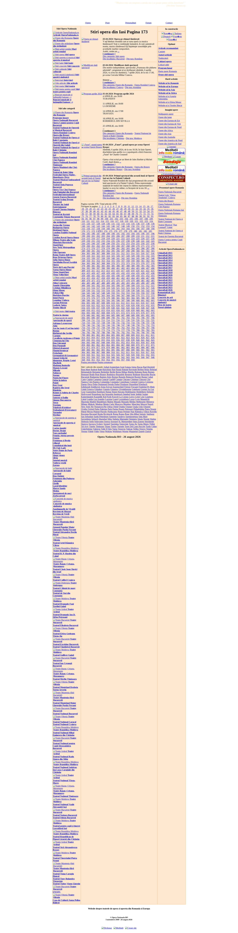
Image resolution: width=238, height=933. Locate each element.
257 (148, 243)
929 (133, 355)
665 (88, 313)
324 (108, 256)
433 (128, 273)
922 (98, 355)
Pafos (97, 409)
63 (109, 214)
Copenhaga (124, 382)
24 (106, 209)
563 (103, 295)
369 (108, 263)
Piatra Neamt (150, 409)
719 (133, 320)
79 (98, 216)
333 (153, 256)
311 (118, 253)
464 (133, 278)
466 (143, 278)
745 (113, 325)
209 (133, 236)
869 (133, 345)
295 (113, 251)
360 (138, 261)
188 (103, 233)
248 (103, 243)
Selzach (94, 419)
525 (138, 288)
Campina (97, 379)
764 (133, 328)
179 (130, 231)
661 (143, 310)
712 (98, 320)
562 (98, 295)
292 (98, 251)
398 (103, 268)
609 (108, 303)
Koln (109, 397)
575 (88, 298)
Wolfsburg (117, 431)
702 (123, 318)
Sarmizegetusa (131, 416)
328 (128, 256)
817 (98, 337)
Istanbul (126, 394)
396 (93, 268)
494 (133, 283)
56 (82, 214)
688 (128, 315)
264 (108, 246)
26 (113, 209)
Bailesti (94, 369)
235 (113, 241)
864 (108, 345)
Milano (84, 404)
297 (123, 251)
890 (88, 350)
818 (103, 337)
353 (103, 261)
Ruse (127, 414)
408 (153, 268)
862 (98, 345)
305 (88, 253)
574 (83, 298)
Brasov (103, 374)
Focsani (134, 387)
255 (138, 243)
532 (98, 290)
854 (133, 342)
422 (147, 271)
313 (128, 253)
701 (118, 318)
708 (153, 318)
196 (143, 233)
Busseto (122, 377)
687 (123, 315)
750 (138, 325)
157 (93, 229)
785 (88, 332)
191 (118, 233)
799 (83, 335)
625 (113, 305)
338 (103, 258)
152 (143, 226)
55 (152, 211)
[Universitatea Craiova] (171, 174)
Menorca (150, 402)
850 (113, 342)
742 (98, 325)
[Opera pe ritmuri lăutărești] (92, 41)
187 (98, 233)
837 (123, 340)
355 (113, 261)
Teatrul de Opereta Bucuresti (170, 236)
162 (118, 229)
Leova (132, 397)
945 (138, 357)
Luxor (132, 399)
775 (113, 330)
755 (88, 328)
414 (108, 271)
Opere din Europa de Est (169, 120)
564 (108, 295)
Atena (133, 367)
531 (93, 290)
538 (128, 290)
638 (103, 308)
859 (83, 345)
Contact (169, 23)
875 (88, 347)
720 (138, 320)
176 (115, 231)
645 (138, 308)
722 (147, 320)
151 (138, 226)
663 (153, 310)
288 (153, 248)
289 (83, 251)
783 (153, 330)
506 (118, 285)
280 (113, 248)
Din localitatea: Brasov (113, 169)
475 (113, 281)
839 (133, 340)
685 (113, 315)
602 (148, 300)
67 (125, 214)
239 (133, 241)
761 (118, 328)
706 (143, 318)
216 (93, 238)
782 (148, 330)
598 (128, 300)
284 (133, 248)
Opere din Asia (164, 134)
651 (93, 310)
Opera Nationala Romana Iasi (171, 210)
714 (108, 320)
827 (148, 337)
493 (128, 283)
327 (123, 256)
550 (113, 293)
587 (148, 298)
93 (152, 216)
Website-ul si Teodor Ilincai (170, 105)
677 (148, 313)
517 (98, 288)
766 (143, 328)
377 (148, 263)
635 (88, 308)
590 (88, 300)
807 (123, 335)
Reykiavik (107, 414)
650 (88, 310)
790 (113, 332)
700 (113, 318)
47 (121, 211)
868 (128, 345)
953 (103, 360)
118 (122, 221)
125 (83, 224)
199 (83, 236)
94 (82, 219)
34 (144, 209)
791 (118, 332)
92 (148, 216)
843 (153, 340)
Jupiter (145, 394)
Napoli (150, 404)
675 (138, 313)
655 (113, 310)
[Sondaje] (171, 164)
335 (88, 258)
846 (93, 342)
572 (148, 295)
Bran (97, 374)
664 (83, 313)
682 (98, 315)
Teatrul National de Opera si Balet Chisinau (170, 231)
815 (88, 337)
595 (113, 300)
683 (103, 315)
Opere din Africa (165, 130)
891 (93, 350)
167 (143, 229)
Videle (91, 431)
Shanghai (103, 419)
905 (88, 352)
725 (88, 323)
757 (98, 328)
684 (108, 315)
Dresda (111, 384)
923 (103, 355)
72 (144, 214)
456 (93, 278)
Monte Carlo (108, 404)
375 (138, 263)
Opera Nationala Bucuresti (169, 192)
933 (153, 355)
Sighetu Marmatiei (121, 419)
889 (83, 350)
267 (123, 246)
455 (88, 278)
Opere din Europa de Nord (170, 127)
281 (118, 248)
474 (108, 281)
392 (148, 266)
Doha (95, 384)
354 (108, 261)
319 (83, 256)
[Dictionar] (171, 181)
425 (88, 273)
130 (108, 224)
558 (153, 293)
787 (98, 332)
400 (113, 268)
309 (108, 253)
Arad (122, 367)
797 (148, 332)
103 (121, 219)
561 (93, 295)
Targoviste (123, 424)
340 (113, 258)
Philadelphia (138, 409)
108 (146, 219)
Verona (84, 431)
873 (153, 345)
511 (143, 285)
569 (133, 295)
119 (126, 221)
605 (88, 303)
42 (102, 211)
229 (83, 241)
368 (103, 263)
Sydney (99, 424)
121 (136, 221)
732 (123, 323)
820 (113, 337)
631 (143, 305)
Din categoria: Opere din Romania (118, 85)
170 (83, 231)
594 (108, 300)
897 (123, 350)
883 (128, 347)
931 (143, 355)
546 (93, 293)
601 (143, 300)
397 (98, 268)
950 (88, 360)
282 (123, 248)
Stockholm (149, 421)
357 (123, 261)
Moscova (119, 404)
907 (98, 352)
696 (93, 318)
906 (93, 352)
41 (98, 211)
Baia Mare (85, 369)
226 (143, 238)
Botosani (85, 374)
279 (108, 248)
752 (148, 325)
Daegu (84, 384)
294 (108, 251)
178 (125, 231)
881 (118, 347)
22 (98, 209)
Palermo (103, 409)
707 (148, 318)
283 (128, 248)
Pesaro (121, 409)
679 (83, 315)
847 (98, 342)
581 (118, 298)
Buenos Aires (105, 377)
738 (153, 323)
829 (83, 340)
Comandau (105, 382)
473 (103, 281)
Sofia (91, 421)
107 (141, 219)
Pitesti (83, 411)
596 (118, 300)
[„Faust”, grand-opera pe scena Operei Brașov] (92, 147)
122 (141, 221)
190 (113, 233)
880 (113, 347)
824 (133, 337)
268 (128, 246)
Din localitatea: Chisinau (113, 138)
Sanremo (113, 416)
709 (83, 320)
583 (128, 298)
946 (143, 357)
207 (123, 236)
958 (128, 360)
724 (83, 323)
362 (148, 261)
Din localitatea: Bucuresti (114, 59)
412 (98, 271)
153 (148, 226)
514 (83, 288)
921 (93, 355)
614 (133, 303)
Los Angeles (99, 399)
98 (98, 219)
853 (128, 342)
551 (118, 293)
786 (93, 332)
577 (98, 298)
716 (118, 320)
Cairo (83, 379)
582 (123, 298)
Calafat (89, 379)
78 (94, 216)
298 (128, 251)
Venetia (149, 429)
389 (133, 266)
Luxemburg (124, 399)
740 (88, 325)
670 (113, 313)
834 (108, 340)
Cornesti (133, 382)
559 (83, 295)
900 (138, 350)
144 (103, 226)
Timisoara (100, 426)
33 (140, 209)
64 (113, 214)
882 (123, 347)
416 (118, 271)
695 (88, 318)
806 (118, 335)
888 (153, 347)
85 (121, 216)
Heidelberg (141, 392)
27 (117, 209)
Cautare (161, 51)
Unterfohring (86, 429)
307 (98, 253)
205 (113, 236)
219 (108, 238)
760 (113, 328)
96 (90, 219)
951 (93, 360)
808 (128, 335)
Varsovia (121, 429)
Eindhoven (95, 387)
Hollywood (86, 394)
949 (83, 360)
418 (128, 271)
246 (93, 243)
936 (93, 357)
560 (88, 295)
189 (108, 233)
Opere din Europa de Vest (169, 124)
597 (123, 300)
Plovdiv (103, 411)
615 (138, 303)
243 (153, 241)
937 (98, 357)
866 (118, 345)
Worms (125, 431)
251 (118, 243)
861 (93, 345)
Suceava (92, 424)
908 (103, 352)
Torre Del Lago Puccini (135, 426)
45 (113, 211)
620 (88, 305)
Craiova (141, 382)
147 (118, 226)
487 (98, 283)
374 (133, 263)
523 (128, 288)
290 (88, 251)
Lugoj (115, 399)
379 (83, 266)
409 (83, 271)
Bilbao (124, 372)
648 (153, 308)
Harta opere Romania (167, 71)
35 (148, 209)
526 (143, 288)
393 (153, 266)
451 (143, 276)
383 (103, 266)
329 (133, 256)
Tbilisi (152, 424)
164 (128, 229)
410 (88, 271)
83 (113, 216)
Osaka (135, 406)
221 (118, 238)
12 (132, 206)
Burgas (115, 377)
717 (123, 320)
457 (98, 278)
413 (103, 271)
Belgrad (153, 369)
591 (93, 300)
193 (128, 233)
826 (143, 337)
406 (143, 268)
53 (144, 211)
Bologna (138, 372)
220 (113, 238)
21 (94, 209)
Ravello (153, 411)
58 (90, 214)
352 (98, 261)
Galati (83, 389)
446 (118, 276)
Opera (88, 23)
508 (128, 285)
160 (108, 229)
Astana (128, 367)
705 (138, 318)
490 (113, 283)
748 (128, 325)
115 (107, 221)
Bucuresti (85, 377)
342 (123, 258)
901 (143, 350)
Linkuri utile (163, 65)
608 (103, 303)
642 (123, 308)
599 (133, 300)
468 (153, 278)
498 (153, 283)
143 (98, 226)
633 (153, 305)
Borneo (151, 372)
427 (98, 273)
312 (123, 253)
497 (148, 283)
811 (143, 335)
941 (118, 357)
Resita (100, 414)
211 (143, 236)
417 (123, 271)
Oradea (122, 406)
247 (98, 243)
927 (123, 355)
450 (138, 276)
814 (83, 337)
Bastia (118, 369)
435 (138, 273)
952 (98, 360)
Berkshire (105, 372)
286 (143, 248)
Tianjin (92, 426)
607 (98, 303)
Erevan (109, 387)
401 (118, 268)
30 (129, 209)
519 (108, 288)
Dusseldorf (133, 384)
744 (108, 325)
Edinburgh (85, 387)
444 (108, 276)
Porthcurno (112, 411)
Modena (99, 404)
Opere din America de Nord (170, 140)
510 (138, 285)
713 (103, 320)
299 (133, 251)
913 (128, 352)
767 (148, 328)
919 (83, 355)
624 (108, 305)
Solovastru (99, 421)
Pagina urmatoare (105, 362)
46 (117, 211)
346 (143, 258)
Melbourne (141, 402)
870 (138, 345)
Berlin (112, 372)
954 (108, 360)
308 (103, 253)
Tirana (107, 426)
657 (123, 310)
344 (133, 258)
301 (143, 251)
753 (153, 325)
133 (123, 224)
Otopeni (146, 406)
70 (136, 214)
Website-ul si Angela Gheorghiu (167, 97)
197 (148, 233)
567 (123, 295)
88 (133, 216)
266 (118, 246)
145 (108, 226)
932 (148, 355)
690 (138, 315)
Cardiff (112, 379)
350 (88, 261)
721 (142, 320)
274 (83, 248)
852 (123, 342)
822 (123, 337)
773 (103, 330)
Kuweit (115, 397)
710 (88, 320)
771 (93, 330)
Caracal (105, 379)
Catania (119, 379)
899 (133, 350)
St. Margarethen (125, 421)
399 (108, 268)
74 (152, 214)
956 (118, 360)
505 (113, 285)
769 (83, 330)
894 (108, 350)
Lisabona (149, 397)
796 (143, 332)
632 (148, 305)
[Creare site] (171, 184)
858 (153, 342)
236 (118, 241)
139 (153, 224)
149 (128, 226)
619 (83, 305)
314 (133, 253)
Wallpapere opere (165, 114)
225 (138, 238)
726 (93, 323)
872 (148, 345)
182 (145, 231)
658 (128, 310)
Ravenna (85, 414)
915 (138, 352)
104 (126, 219)
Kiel (105, 397)
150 (133, 226)
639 (108, 308)
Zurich (148, 431)
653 (103, 310)
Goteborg (136, 389)
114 (102, 221)
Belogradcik (86, 372)
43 (106, 211)
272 (148, 246)
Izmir (133, 394)
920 (88, 355)
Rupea (121, 414)
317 (147, 253)
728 (103, 323)
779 (133, 330)
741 (93, 325)
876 (93, 347)
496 (143, 283)
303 (153, 251)
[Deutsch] (166, 36)
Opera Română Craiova (144, 85)
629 (133, 305)
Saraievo (121, 416)
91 (144, 216)
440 (88, 276)
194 (133, 233)
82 (109, 216)
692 (148, 315)
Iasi (103, 394)
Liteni (83, 399)
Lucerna (108, 399)
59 (94, 214)
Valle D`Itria (106, 429)
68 (129, 214)
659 (133, 310)
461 (118, 278)
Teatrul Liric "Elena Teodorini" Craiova (166, 196)
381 (93, 266)
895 (113, 350)
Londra (90, 399)
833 (103, 340)
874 (83, 347)
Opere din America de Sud (169, 144)
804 (108, 335)
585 (138, 298)
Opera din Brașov (142, 167)
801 (93, 335)
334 (83, 258)
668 (103, 313)
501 (93, 285)
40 (94, 211)
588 (153, 298)
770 (88, 330)
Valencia (96, 429)
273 (153, 246)
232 (98, 241)
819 (108, 337)
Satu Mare (143, 416)
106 (136, 219)
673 (128, 313)
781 (143, 330)
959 (133, 360)
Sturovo (84, 424)
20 (90, 209)
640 (113, 308)
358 (128, 261)
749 (133, 325)
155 (83, 229)
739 (83, 325)
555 (138, 293)
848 (103, 342)
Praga (120, 411)
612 (123, 303)
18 (82, 209)
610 (113, 303)
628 (128, 305)
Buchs (152, 374)
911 (118, 352)
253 (128, 243)
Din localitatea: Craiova (113, 87)
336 (93, 258)
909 (108, 352)
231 (93, 241)
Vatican (129, 429)
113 (97, 221)
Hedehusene (130, 392)
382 (98, 266)
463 (128, 278)
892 (98, 350)
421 (142, 271)
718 (128, 320)
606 (93, 303)
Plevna (90, 411)
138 (148, 224)
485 (88, 283)
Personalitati (130, 23)
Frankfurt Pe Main (147, 387)
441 (93, 276)
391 (143, 266)
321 (93, 256)
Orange (129, 406)
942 (123, 357)
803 (103, 335)
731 (118, 323)
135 (133, 224)
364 (83, 263)
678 (153, 313)
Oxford (91, 409)
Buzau (144, 377)
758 (103, 328)
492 (123, 283)
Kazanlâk (98, 397)
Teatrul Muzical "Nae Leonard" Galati (167, 226)
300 (138, 251)
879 (108, 347)
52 (140, 211)
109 (151, 219)
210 (138, 236)
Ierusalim (109, 394)
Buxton (137, 377)
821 (118, 337)
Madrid (93, 402)
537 (123, 290)
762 (123, 328)
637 (98, 308)
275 (88, 248)
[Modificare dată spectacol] (92, 67)
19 (86, 209)
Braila (92, 374)
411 (93, 271)
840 (138, 340)
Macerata (85, 402)
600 (138, 300)
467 (148, 278)
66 (121, 214)
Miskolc (91, 404)
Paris (110, 409)
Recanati (93, 414)
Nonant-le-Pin (100, 406)
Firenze (127, 387)
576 (93, 298)
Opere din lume (165, 117)
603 (153, 300)
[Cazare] (177, 156)
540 (138, 290)
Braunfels (120, 374)
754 (83, 328)
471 (93, 281)
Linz (143, 397)
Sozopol (114, 421)
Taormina (114, 424)
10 (125, 206)
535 (113, 290)
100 (106, 219)
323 (103, 256)
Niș (92, 406)
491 (118, 283)
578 (103, 298)
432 (123, 273)
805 (113, 335)
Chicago (126, 379)
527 (148, 288)
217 (98, 238)
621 (93, 305)
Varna (114, 429)
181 (140, 231)
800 (88, 335)
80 (102, 216)
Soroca (107, 421)
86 (125, 216)
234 (108, 241)
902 (148, 350)
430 (113, 273)
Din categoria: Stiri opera (114, 56)
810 (138, 335)
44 (109, 211)
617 (147, 303)
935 (88, 357)
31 (133, 209)
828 (153, 337)
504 (108, 285)
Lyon (137, 399)
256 (143, 243)
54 (148, 211)
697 (98, 318)
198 (153, 233)
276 (93, 248)
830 (88, 340)
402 (123, 268)
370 (113, 263)
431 (118, 273)
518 (103, 288)
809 (133, 335)
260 (88, 246)
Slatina (153, 419)
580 (113, 298)
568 (128, 295)
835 (113, 340)
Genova (90, 389)
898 (128, 350)
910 (113, 352)
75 (82, 216)
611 (118, 303)
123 (146, 221)
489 (108, 283)
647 (148, 308)
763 (128, 328)
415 (113, 271)
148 (123, 226)
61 (102, 214)
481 (143, 281)
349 (83, 261)
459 (108, 278)
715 (113, 320)
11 (128, 206)
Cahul (150, 377)
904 (83, 352)
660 (138, 310)
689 (133, 315)
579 (108, 298)
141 (88, 226)
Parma (115, 409)
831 (93, 340)
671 (118, 313)
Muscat (143, 404)
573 (153, 295)
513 (152, 285)
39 (90, 211)
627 (123, 305)
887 (148, 347)
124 (151, 221)
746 (118, 325)
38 (86, 211)
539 (133, 290)
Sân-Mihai (134, 414)
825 (138, 337)
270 (138, 246)
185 (88, 233)
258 (153, 243)
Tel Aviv (85, 426)
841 (143, 340)
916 (142, 352)
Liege (137, 397)
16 (148, 206)
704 (133, 318)
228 (153, 238)
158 (98, 229)
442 (98, 276)
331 (143, 256)
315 (138, 253)
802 (98, 335)
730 (113, 323)
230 (88, 241)
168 (148, 229)
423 (152, 271)
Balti (100, 369)
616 (142, 303)
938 (103, 357)
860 (88, 345)
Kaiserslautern (87, 397)
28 (121, 209)
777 (123, 330)
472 (98, 281)
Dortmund (102, 384)
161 (113, 229)
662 (148, 310)
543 (153, 290)
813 (152, 335)
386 (118, 266)
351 (93, 261)
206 (118, 236)
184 (83, 233)
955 (113, 360)
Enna (103, 387)
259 (83, 246)
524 (133, 288)
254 (133, 243)
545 (88, 293)
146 (113, 226)
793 (128, 332)
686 (118, 315)
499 (83, 285)
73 (148, 214)
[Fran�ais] (176, 36)
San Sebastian (87, 416)
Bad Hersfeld (149, 367)
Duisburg (124, 384)
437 (148, 273)
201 (93, 236)
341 (118, 258)
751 (143, 325)
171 (88, 231)
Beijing (140, 369)
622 (98, 305)
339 (108, 258)
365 (88, 263)
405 (138, 268)
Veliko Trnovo (139, 429)
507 (123, 285)
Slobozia (85, 421)
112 (93, 221)
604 (83, 303)
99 (102, 219)
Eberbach (143, 384)
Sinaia (140, 419)
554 (133, 293)
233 (103, 241)
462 (123, 278)
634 (83, 308)
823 (128, 337)
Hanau (108, 392)
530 (88, 290)
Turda (148, 426)
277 (98, 248)
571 (143, 295)
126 (88, 224)
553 (128, 293)
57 (86, 214)
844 (83, 342)
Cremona (149, 382)
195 (138, 233)
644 (133, 308)
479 (133, 281)
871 (143, 345)
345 (138, 258)
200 (88, 236)
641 (118, 308)
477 (123, 281)
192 (123, 233)
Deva (89, 384)
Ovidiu (84, 409)
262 (98, 246)
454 (83, 278)
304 (83, 253)
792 (123, 332)
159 (103, 229)
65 (117, 214)
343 (128, 258)
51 (136, 211)
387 (123, 266)
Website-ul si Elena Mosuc (169, 102)
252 (123, 243)
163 (123, 229)
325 (113, 256)
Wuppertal (133, 431)
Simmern (133, 419)
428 (103, 273)
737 (148, 323)
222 (123, 238)
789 (108, 332)
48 (125, 211)
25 (109, 209)
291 (93, 251)
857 (148, 342)
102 (116, 219)
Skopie (146, 419)
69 (133, 214)
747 (123, 325)
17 (152, 206)
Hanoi (114, 392)
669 (108, 313)
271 (143, 246)
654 (108, 310)
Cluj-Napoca (94, 382)
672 (123, 313)
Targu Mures (143, 424)
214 (83, 238)
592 (98, 300)
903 (153, 350)
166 (138, 229)
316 (142, 253)
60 (98, 214)
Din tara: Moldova (134, 138)
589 (83, 300)
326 (118, 256)
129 (103, 224)
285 (138, 248)
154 (153, 226)
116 (112, 221)
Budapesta (94, 377)
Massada (125, 402)
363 (153, 261)
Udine (154, 426)
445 (113, 276)
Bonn (145, 372)
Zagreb (141, 431)
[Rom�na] (167, 33)
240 (138, 241)
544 (83, 293)
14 (140, 206)
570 (138, 295)
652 (98, 310)
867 (123, 345)
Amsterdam (114, 367)
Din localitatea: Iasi (111, 198)
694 (83, 318)
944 (133, 357)
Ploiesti (96, 411)
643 (128, 308)
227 (148, 238)
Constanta (114, 382)
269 (133, 246)
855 (138, 342)
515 (88, 288)
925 (113, 355)
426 (93, 273)
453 (153, 276)
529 (83, 290)
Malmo (110, 402)
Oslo (141, 406)
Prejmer (126, 411)
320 (88, 256)
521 (118, 288)
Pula (132, 411)
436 (143, 273)
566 (118, 295)
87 (129, 216)
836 (118, 340)
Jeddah (139, 394)
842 (148, 340)
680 (88, 315)
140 (83, 226)
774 (108, 330)
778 (128, 330)
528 (153, 288)
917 (147, 352)
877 (98, 347)
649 (83, 310)
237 (123, 241)
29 (125, 209)
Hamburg (101, 392)
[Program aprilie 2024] (92, 94)
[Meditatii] (167, 156)
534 (108, 290)
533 (103, 290)
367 (98, 263)
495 (138, 283)
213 (152, 236)
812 (147, 335)
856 (143, 342)
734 (133, 323)
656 (118, 310)
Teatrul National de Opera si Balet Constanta (170, 220)
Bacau (140, 367)
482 (148, 281)
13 (136, 206)
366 (93, 263)
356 (118, 261)
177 (120, 231)
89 (136, 216)
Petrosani (129, 409)
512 (147, 285)
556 (143, 293)
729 (108, 323)
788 (103, 332)
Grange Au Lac (147, 389)
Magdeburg (102, 402)
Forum (148, 23)
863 (103, 345)
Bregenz (128, 374)
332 (148, 256)
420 (138, 271)
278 (103, 248)
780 (138, 330)
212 (147, 236)
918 (152, 352)
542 (148, 290)
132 (118, 224)
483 (153, 281)
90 (140, 216)
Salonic (143, 414)
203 (103, 236)
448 (128, 276)
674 (133, 313)
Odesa (110, 406)
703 (128, 318)
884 (133, 347)
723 (152, 320)
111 (88, 221)
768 (153, 328)
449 (133, 276)
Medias (132, 402)
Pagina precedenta (89, 362)
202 (98, 236)
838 (128, 340)
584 (133, 298)
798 (153, 332)
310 (113, 253)
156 (88, 229)
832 (98, 340)
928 (128, 355)
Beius (146, 369)
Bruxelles (145, 374)
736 (143, 323)
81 (106, 216)
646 (143, 308)
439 (83, 276)
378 (153, 263)
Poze (107, 23)
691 (143, 315)
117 (117, 221)
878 (103, 347)
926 (118, 355)
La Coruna (124, 397)
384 (108, 266)
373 (128, 263)
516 (93, 288)
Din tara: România (134, 59)
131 (113, 224)
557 (148, 293)
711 (93, 320)
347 (148, 258)
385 (113, 266)
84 (117, 216)
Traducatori (163, 58)
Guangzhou (91, 392)
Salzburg (150, 414)
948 (153, 357)
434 (133, 273)
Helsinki (150, 392)
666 (93, 313)
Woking (108, 431)
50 (133, 211)
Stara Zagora (138, 421)
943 (128, 357)
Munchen (136, 404)
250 (113, 243)
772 (98, 330)
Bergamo (96, 372)
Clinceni (142, 379)
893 (103, 350)
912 (123, 352)
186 (93, 233)
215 (88, 238)
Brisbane (136, 374)
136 (138, 224)
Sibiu (109, 419)
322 (98, 256)
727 (98, 323)
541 (143, 290)
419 (133, 271)
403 (128, 268)
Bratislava (111, 374)
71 (140, 214)
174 (105, 231)
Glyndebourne (125, 389)
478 (128, 281)
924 (108, 355)
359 (133, 261)
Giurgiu (106, 389)
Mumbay (127, 404)
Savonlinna (86, 419)
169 (153, 229)
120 (131, 221)
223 (128, 238)
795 (138, 332)
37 (82, 211)
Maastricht (144, 399)
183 (150, 231)
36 (152, 209)
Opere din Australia (166, 137)
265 (113, 246)
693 (153, 315)
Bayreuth (133, 369)
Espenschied (118, 387)
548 (103, 293)
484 (83, 283)
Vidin (96, 431)
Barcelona (106, 369)
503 (103, 285)
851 (118, 342)
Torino (114, 426)
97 (94, 219)
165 (133, 229)
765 (138, 328)
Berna (118, 372)
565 (113, 295)
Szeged (107, 424)
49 (129, 211)
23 (102, 209)
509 (133, 285)
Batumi (125, 369)
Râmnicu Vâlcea (142, 411)
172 (93, 231)
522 (123, 288)
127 (93, 224)
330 (138, 256)
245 (88, 243)
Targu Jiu (133, 424)
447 (123, 276)
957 (123, 360)
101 (111, 219)
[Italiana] (177, 33)
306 (93, 253)
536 (118, 290)
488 (103, 283)
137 (143, 224)
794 (133, 332)
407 (148, 268)
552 (123, 293)
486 (93, 283)
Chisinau (134, 379)
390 (138, 266)
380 (88, 266)
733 (128, 323)
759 (108, 328)
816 (93, 337)
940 (113, 357)
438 (153, 273)
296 (118, 251)
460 (113, 278)
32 (136, 209)
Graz (83, 392)
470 (88, 281)
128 (98, 224)
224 (133, 238)
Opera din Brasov (166, 201)
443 (103, 276)
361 (143, 261)
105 (131, 219)
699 (108, 318)
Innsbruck (118, 394)
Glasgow (114, 389)
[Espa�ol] (171, 39)
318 (152, 253)
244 (83, 243)
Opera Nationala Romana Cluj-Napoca (169, 205)
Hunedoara (96, 394)
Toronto (120, 426)
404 (133, 268)
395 (88, 268)
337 (98, 258)
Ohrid (115, 406)
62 (106, 214)
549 (108, 293)
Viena (102, 431)
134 (128, 224)
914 (133, 352)
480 (138, 281)
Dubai (117, 384)
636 (93, 308)
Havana (121, 392)
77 (90, 216)
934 (83, 357)
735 (138, 323)
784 (83, 332)
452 (148, 276)
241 (143, 241)
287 (148, 248)
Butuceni (130, 377)
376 (143, 263)
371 (118, 263)
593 (103, 300)
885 (138, 347)
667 (98, 313)
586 (143, 298)
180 (135, 231)
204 (108, 236)
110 (83, 221)
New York (85, 406)
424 (83, 273)
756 (93, 328)
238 (128, 241)
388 (128, 266)
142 (93, 226)
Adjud (106, 367)
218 (103, 238)
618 (152, 303)
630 (138, 305)
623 (103, 305)
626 (118, 305)
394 (83, 268)
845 (88, 342)
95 (86, 219)
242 (148, 241)
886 (143, 347)
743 (103, 325)
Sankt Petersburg (101, 416)
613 (128, 303)
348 (153, 258)
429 (108, 273)
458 (103, 278)
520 (113, 288)
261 (93, 246)
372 (123, 263)
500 (88, 285)
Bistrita (131, 372)
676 (143, 313)
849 (108, 342)
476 (118, 281)
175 (110, 231)
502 (98, 285)
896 (118, 350)
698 (103, 318)
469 (83, 281)
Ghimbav (98, 389)
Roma (115, 414)
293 (103, 251)
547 (98, 293)
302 (148, 251)
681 (93, 315)
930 (138, 355)
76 (86, 216)
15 (144, 206)
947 (148, 357)
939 (108, 357)
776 (118, 330)
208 (128, 236)
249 (108, 243)
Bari (114, 369)
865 (113, 345)
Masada (117, 402)
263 (103, 246)
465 (138, 278)
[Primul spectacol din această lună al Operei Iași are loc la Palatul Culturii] (92, 183)
